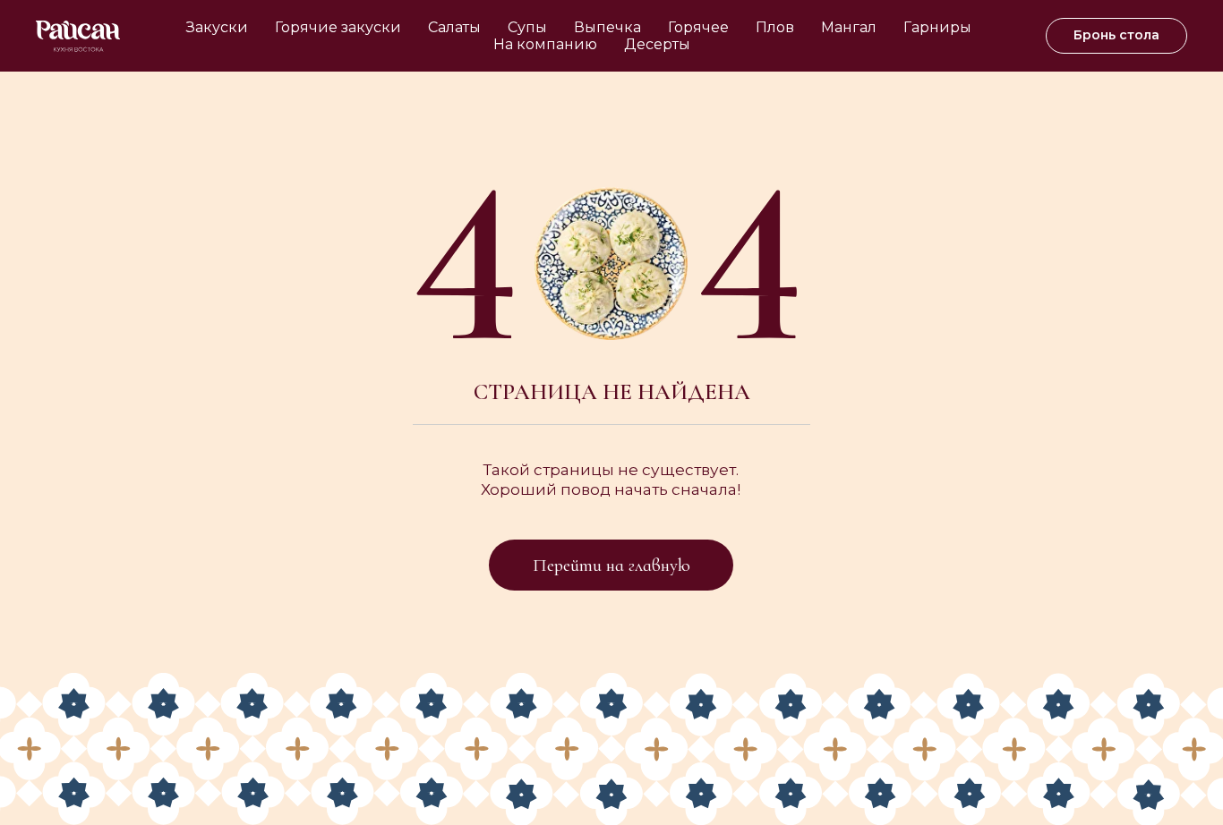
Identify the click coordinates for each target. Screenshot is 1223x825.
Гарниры (937, 27)
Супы (527, 27)
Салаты (454, 27)
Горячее (698, 27)
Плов (775, 27)
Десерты (657, 44)
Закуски (217, 27)
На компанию (545, 44)
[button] (1116, 36)
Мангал (849, 27)
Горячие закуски (338, 27)
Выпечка (607, 27)
